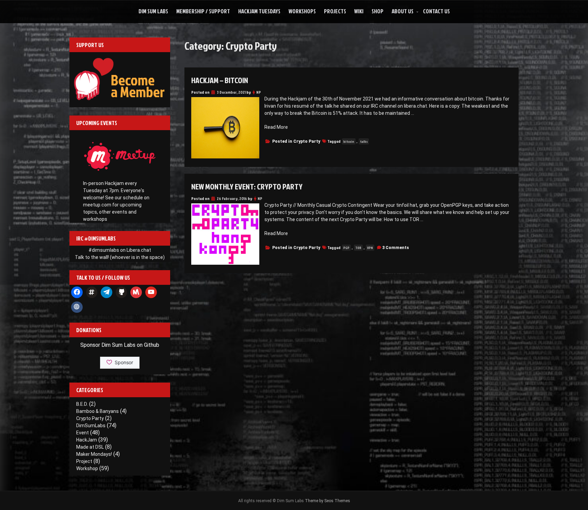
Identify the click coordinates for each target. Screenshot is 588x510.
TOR (358, 247)
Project (84, 461)
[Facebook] (76, 292)
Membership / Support (203, 11)
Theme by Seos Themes (327, 500)
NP (258, 92)
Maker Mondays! (94, 454)
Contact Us (436, 11)
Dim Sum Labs (153, 11)
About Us (402, 11)
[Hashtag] (91, 292)
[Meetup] (136, 292)
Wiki (358, 11)
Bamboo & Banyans (97, 411)
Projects (335, 11)
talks (364, 141)
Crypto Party (306, 141)
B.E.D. (82, 404)
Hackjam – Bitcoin (219, 80)
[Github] (121, 292)
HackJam (86, 440)
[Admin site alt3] (76, 307)
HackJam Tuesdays (259, 11)
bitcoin (348, 141)
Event (82, 432)
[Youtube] (151, 292)
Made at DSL (90, 447)
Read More (276, 127)
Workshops (302, 11)
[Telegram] (106, 292)
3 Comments (395, 247)
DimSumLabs (90, 425)
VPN (370, 247)
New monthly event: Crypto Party (247, 186)
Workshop (87, 468)
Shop (377, 11)
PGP (346, 247)
